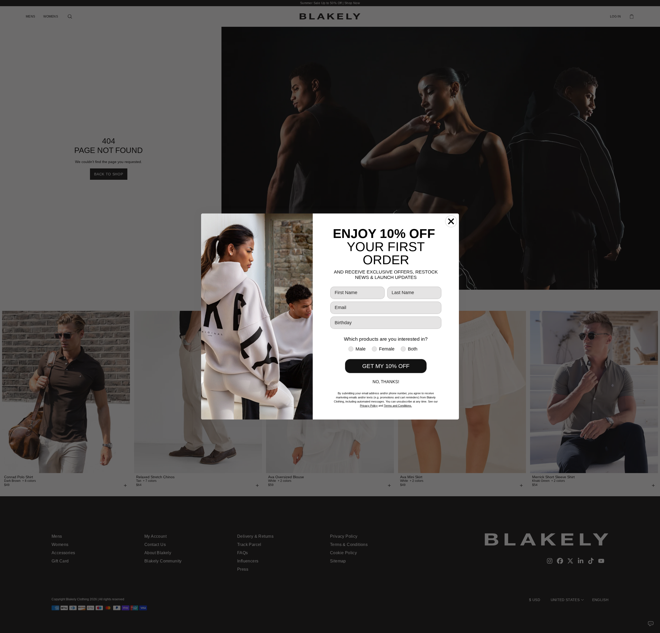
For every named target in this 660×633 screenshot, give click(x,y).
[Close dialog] (451, 221)
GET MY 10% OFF (385, 366)
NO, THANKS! (386, 382)
